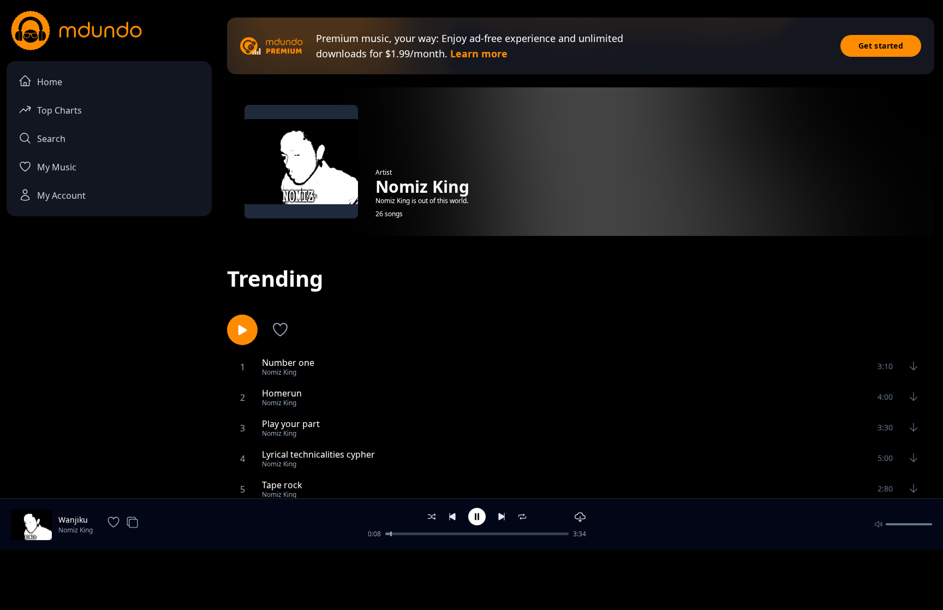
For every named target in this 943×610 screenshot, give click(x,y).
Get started (880, 45)
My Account (61, 195)
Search (51, 139)
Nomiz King (75, 530)
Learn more (479, 53)
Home (49, 82)
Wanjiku (73, 519)
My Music (56, 167)
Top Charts (59, 110)
